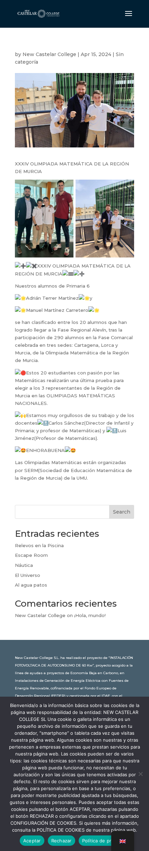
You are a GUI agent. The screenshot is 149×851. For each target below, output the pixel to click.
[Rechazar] (140, 773)
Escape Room (31, 555)
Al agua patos (31, 585)
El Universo (27, 575)
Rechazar (61, 840)
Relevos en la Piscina (39, 545)
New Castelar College (49, 54)
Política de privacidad (106, 840)
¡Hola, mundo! (90, 615)
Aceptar (32, 840)
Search (121, 512)
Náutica (24, 565)
